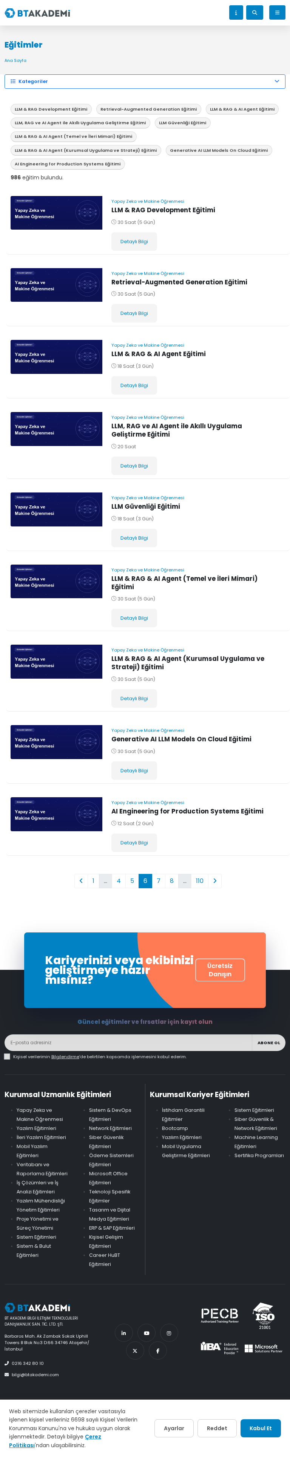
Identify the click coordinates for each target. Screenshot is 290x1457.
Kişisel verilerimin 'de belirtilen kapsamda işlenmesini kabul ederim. (100, 1057)
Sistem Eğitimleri (36, 1237)
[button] (236, 12)
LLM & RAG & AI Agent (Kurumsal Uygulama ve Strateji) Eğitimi (86, 150)
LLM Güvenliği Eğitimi (182, 123)
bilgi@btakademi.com (35, 1375)
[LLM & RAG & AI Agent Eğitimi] (56, 357)
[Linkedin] (124, 1333)
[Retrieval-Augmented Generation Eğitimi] (56, 285)
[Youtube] (146, 1333)
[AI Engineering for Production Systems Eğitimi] (56, 814)
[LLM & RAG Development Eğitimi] (56, 213)
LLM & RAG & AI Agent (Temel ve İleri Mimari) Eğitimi (73, 136)
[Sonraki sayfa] (215, 881)
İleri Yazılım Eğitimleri (41, 1137)
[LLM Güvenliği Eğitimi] (56, 509)
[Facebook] (158, 1350)
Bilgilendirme (65, 1057)
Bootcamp (175, 1128)
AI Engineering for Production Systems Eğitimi (67, 164)
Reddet (217, 1428)
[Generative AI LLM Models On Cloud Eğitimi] (56, 742)
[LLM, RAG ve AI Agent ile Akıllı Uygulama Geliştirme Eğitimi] (56, 429)
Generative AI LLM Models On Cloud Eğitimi (219, 150)
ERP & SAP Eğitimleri (112, 1228)
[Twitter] (135, 1350)
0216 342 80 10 (28, 1363)
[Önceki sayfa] (81, 881)
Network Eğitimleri (110, 1128)
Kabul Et (261, 1428)
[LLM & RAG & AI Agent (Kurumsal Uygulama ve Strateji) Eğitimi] (56, 662)
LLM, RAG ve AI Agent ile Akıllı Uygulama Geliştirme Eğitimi (80, 123)
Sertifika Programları (259, 1155)
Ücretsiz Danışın (220, 970)
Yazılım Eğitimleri (36, 1128)
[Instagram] (169, 1333)
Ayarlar (174, 1428)
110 (200, 881)
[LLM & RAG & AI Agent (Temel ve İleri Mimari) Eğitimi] (56, 582)
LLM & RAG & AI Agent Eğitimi (242, 109)
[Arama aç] (254, 12)
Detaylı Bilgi (134, 241)
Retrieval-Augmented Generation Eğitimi (148, 109)
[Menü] (277, 12)
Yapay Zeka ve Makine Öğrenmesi (147, 201)
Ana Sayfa (15, 60)
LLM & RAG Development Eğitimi (51, 109)
